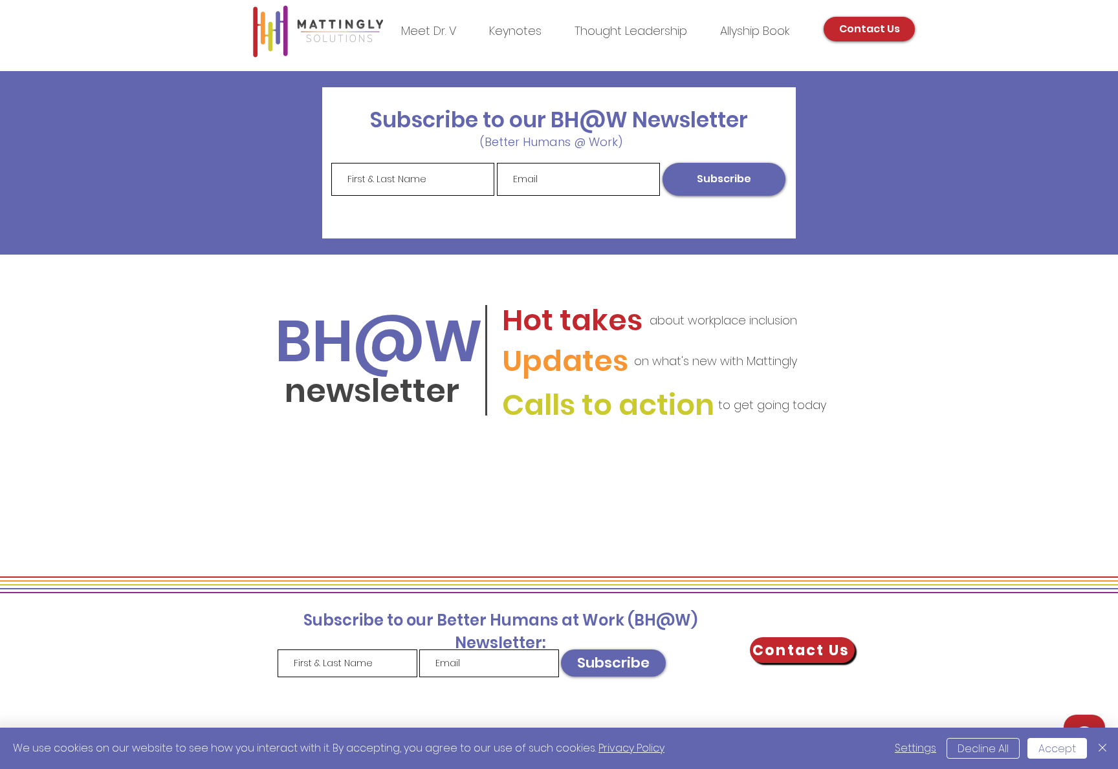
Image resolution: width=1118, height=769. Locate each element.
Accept (1057, 748)
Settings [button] (915, 748)
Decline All (983, 748)
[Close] (1102, 748)
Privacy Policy (631, 748)
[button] (630, 31)
